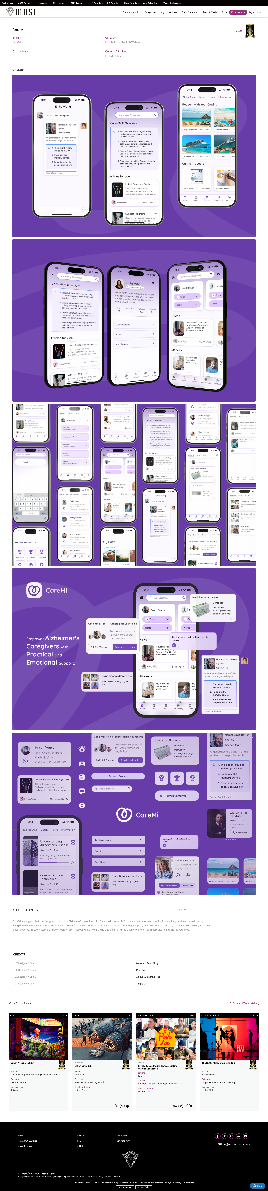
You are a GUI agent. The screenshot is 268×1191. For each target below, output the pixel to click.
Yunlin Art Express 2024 (22, 1063)
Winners (173, 12)
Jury (162, 12)
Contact (80, 1135)
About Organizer (25, 1146)
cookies (117, 1176)
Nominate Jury (123, 1141)
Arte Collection (150, 3)
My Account (255, 12)
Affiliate (80, 1146)
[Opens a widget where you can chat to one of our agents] (257, 1186)
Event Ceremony (190, 12)
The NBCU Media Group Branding (218, 1063)
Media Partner (122, 1135)
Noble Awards (130, 3)
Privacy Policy (97, 1176)
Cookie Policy (143, 1187)
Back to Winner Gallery (245, 1003)
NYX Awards (59, 3)
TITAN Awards (78, 3)
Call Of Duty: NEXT (84, 1066)
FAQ (79, 1141)
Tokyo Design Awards (173, 3)
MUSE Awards (24, 3)
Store (224, 12)
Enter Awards (238, 12)
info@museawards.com (235, 1144)
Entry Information (131, 12)
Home (20, 1135)
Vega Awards (43, 3)
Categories (150, 12)
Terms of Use (84, 1176)
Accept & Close (125, 1187)
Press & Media (210, 12)
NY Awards (96, 3)
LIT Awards (112, 3)
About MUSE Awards (27, 1141)
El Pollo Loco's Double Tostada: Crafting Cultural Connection (157, 1067)
